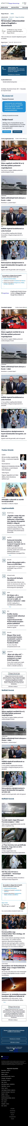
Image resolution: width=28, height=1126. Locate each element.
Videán (22, 282)
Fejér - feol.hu (4, 1082)
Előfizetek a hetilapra (13, 686)
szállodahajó (3, 195)
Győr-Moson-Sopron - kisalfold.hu (8, 1084)
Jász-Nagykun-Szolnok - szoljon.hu (8, 1090)
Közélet (13, 1108)
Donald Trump (10, 512)
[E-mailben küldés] (26, 51)
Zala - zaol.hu (4, 1105)
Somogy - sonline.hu (5, 1095)
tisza (2, 226)
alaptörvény (4, 929)
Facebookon (17, 280)
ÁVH (8, 611)
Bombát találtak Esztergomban (10, 81)
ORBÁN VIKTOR (4, 7)
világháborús (4, 19)
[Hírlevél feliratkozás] (4, 287)
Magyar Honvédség (19, 17)
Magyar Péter (6, 904)
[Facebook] (7, 287)
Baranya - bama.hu (5, 1072)
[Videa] (17, 287)
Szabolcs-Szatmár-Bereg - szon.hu (8, 1097)
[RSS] (24, 287)
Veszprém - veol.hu (5, 1103)
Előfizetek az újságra (14, 1042)
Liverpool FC (10, 651)
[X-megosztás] (26, 54)
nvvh (3, 709)
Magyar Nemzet (5, 13)
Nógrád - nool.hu (4, 1094)
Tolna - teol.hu (4, 1099)
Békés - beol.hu (4, 1074)
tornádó (3, 818)
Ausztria (3, 497)
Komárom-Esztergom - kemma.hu (8, 1092)
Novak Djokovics (6, 463)
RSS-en (12, 284)
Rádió (12, 1118)
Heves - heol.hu (4, 1088)
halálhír (4, 454)
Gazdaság (12, 1110)
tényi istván (3, 161)
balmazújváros (4, 260)
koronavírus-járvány (6, 842)
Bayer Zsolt (5, 902)
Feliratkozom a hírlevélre (14, 74)
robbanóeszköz (4, 17)
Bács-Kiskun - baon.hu (5, 1070)
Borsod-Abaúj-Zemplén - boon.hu (8, 1076)
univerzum (4, 992)
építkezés (10, 19)
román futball (5, 963)
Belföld (12, 13)
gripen (8, 592)
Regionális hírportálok (12, 1068)
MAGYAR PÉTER (15, 7)
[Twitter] (14, 287)
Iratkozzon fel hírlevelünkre (10, 278)
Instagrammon (17, 282)
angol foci (9, 537)
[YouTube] (21, 287)
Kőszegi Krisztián (11, 575)
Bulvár (12, 1114)
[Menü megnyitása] (24, 3)
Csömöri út (11, 17)
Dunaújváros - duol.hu (5, 1080)
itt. (18, 71)
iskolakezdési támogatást (7, 786)
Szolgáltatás (12, 1116)
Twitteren (23, 280)
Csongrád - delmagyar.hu (6, 1078)
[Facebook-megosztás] (26, 56)
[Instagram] (10, 287)
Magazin (12, 1112)
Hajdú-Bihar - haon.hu (5, 1086)
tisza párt (9, 559)
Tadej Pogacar (5, 472)
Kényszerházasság (6, 869)
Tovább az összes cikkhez (20, 138)
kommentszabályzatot (11, 110)
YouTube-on (6, 284)
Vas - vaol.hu (4, 1101)
